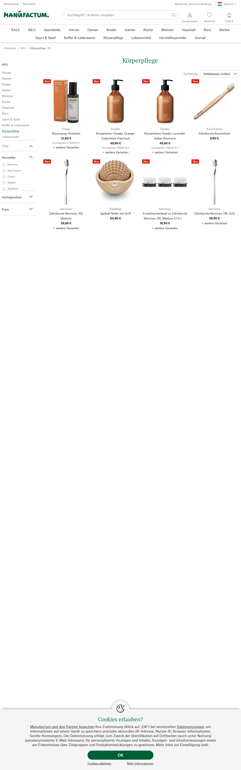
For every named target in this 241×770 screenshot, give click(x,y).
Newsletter (29, 3)
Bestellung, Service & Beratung (193, 3)
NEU (23, 48)
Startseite (10, 48)
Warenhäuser (11, 3)
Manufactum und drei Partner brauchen (62, 726)
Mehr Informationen (140, 763)
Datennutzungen (190, 726)
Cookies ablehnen (99, 763)
